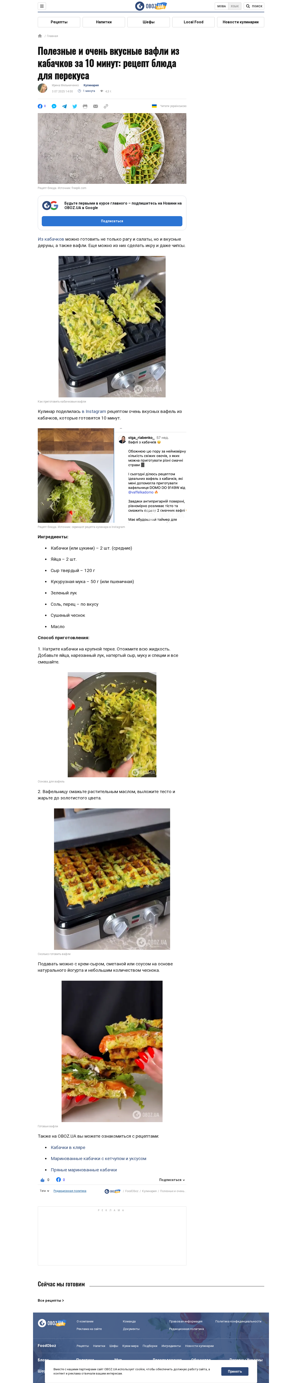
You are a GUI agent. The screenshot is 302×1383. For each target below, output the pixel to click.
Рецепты (59, 22)
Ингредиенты (171, 1346)
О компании (85, 1321)
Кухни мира (130, 1346)
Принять (235, 1371)
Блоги (43, 1360)
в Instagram (94, 411)
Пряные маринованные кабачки (84, 1170)
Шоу (42, 1371)
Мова (221, 6)
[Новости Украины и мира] (113, 1191)
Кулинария (91, 85)
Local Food (193, 22)
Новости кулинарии (241, 22)
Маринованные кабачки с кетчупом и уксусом (98, 1158)
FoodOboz (131, 1191)
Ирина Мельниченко (65, 85)
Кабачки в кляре (68, 1147)
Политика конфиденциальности (238, 1321)
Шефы (149, 22)
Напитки (104, 22)
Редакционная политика (70, 1191)
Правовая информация (185, 1321)
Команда (129, 1321)
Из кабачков (51, 239)
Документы (131, 1329)
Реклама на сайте (89, 1329)
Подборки (150, 1346)
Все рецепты (49, 1300)
